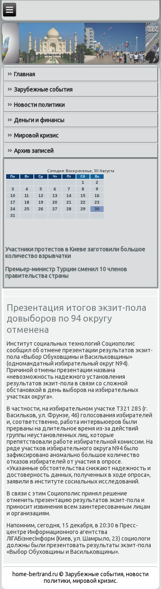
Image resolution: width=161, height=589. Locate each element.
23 (97, 202)
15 (82, 195)
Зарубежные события (43, 89)
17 (12, 202)
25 (26, 209)
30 (97, 209)
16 (97, 195)
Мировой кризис (36, 135)
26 (40, 209)
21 (68, 202)
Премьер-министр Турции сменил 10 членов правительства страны (66, 272)
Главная (24, 74)
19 (40, 202)
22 (82, 202)
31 (12, 215)
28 (68, 209)
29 (82, 209)
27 (54, 209)
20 (54, 202)
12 (40, 195)
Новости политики (39, 104)
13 (54, 195)
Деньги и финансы (39, 120)
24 (12, 209)
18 (26, 202)
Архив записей (34, 150)
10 (12, 195)
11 (26, 195)
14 (68, 195)
